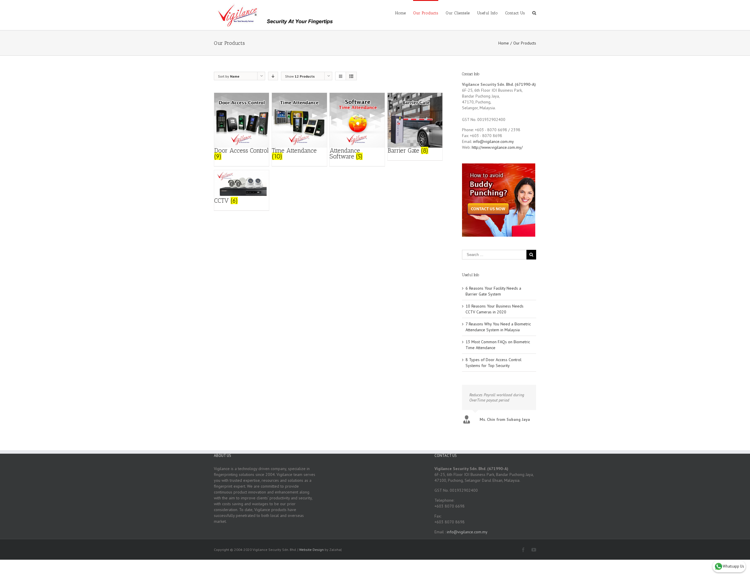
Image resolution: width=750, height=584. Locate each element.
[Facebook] (523, 549)
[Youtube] (533, 549)
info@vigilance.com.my (493, 141)
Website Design (311, 549)
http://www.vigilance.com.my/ (497, 147)
